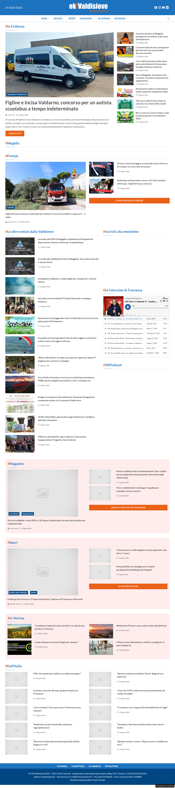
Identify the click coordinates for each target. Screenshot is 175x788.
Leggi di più (15, 133)
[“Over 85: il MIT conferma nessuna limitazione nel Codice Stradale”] (101, 696)
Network (119, 18)
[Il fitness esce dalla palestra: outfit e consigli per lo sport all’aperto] (101, 648)
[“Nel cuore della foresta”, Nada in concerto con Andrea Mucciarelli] (125, 104)
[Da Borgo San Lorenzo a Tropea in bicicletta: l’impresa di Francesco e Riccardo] (47, 571)
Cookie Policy (78, 766)
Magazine (85, 18)
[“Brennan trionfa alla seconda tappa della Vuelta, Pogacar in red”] (17, 747)
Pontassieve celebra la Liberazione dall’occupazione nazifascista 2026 (152, 90)
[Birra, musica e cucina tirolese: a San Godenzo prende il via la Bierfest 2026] (125, 117)
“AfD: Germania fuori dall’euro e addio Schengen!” (57, 673)
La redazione (95, 766)
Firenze (10, 207)
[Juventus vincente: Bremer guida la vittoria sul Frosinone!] (17, 696)
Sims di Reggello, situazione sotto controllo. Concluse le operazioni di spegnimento (152, 78)
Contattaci (62, 766)
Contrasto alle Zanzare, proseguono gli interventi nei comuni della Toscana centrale (152, 50)
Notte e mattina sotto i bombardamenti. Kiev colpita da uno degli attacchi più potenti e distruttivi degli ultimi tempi (141, 474)
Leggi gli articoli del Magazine (128, 507)
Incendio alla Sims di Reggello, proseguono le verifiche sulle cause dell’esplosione (152, 36)
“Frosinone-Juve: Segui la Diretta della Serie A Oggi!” (142, 707)
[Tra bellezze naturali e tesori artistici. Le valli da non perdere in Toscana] (19, 631)
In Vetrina (104, 18)
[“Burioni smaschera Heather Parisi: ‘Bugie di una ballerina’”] (101, 679)
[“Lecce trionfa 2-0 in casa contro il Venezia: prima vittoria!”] (17, 713)
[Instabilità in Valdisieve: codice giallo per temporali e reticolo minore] (20, 286)
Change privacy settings (165, 786)
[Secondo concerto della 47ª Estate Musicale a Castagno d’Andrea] (20, 305)
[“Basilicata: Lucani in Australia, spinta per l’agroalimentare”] (17, 730)
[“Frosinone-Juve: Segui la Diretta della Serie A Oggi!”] (101, 713)
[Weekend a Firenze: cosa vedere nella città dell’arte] (101, 631)
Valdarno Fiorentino (17, 94)
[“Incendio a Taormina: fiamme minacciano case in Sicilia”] (101, 730)
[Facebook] (155, 7)
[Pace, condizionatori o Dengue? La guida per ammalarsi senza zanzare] (101, 493)
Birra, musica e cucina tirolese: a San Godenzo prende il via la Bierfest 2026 (152, 116)
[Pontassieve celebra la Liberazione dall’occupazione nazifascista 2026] (125, 92)
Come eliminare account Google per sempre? (56, 642)
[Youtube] (163, 7)
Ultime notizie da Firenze (129, 200)
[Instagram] (159, 7)
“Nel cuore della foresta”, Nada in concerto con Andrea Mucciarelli (151, 102)
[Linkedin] (167, 7)
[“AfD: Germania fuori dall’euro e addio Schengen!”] (17, 679)
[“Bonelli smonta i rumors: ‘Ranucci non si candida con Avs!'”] (101, 747)
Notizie (58, 18)
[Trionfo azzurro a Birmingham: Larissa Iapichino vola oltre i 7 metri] (101, 555)
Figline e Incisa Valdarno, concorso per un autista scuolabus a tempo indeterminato (58, 105)
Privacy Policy (111, 766)
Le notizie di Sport (128, 586)
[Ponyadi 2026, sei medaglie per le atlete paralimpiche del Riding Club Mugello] (101, 572)
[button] (168, 18)
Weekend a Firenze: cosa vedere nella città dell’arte (141, 625)
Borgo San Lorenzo (18, 593)
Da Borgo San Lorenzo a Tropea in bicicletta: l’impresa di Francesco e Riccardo (45, 599)
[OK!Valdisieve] (88, 7)
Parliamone (27, 514)
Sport (72, 18)
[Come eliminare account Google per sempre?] (19, 648)
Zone (44, 18)
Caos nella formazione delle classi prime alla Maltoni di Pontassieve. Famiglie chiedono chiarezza (151, 64)
